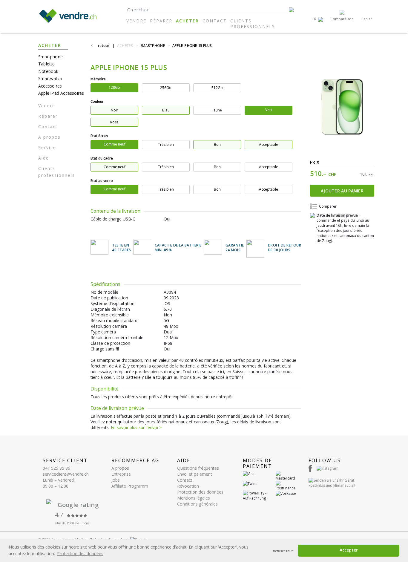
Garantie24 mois (235, 248)
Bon (217, 144)
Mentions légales (193, 498)
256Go (165, 87)
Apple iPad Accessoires (61, 93)
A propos (49, 137)
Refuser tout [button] (283, 551)
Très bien (166, 144)
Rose (114, 122)
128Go (114, 87)
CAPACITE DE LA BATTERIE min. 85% (178, 248)
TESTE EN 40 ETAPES (121, 248)
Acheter (187, 21)
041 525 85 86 (56, 468)
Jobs (115, 480)
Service (47, 147)
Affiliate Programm (129, 486)
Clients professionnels (252, 23)
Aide (43, 158)
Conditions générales (197, 504)
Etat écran (99, 135)
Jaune (217, 110)
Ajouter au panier (342, 191)
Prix (314, 162)
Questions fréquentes (198, 468)
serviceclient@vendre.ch (66, 474)
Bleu (166, 110)
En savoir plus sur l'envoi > (136, 427)
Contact (215, 21)
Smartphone (50, 56)
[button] (318, 19)
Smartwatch (50, 78)
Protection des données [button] (80, 553)
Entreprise (121, 474)
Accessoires (50, 86)
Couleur (97, 101)
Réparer (161, 21)
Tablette (46, 64)
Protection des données (200, 492)
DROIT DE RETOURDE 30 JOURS (284, 248)
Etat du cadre (102, 158)
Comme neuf (114, 144)
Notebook (48, 71)
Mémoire (98, 79)
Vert (268, 109)
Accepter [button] (349, 550)
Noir (114, 110)
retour (104, 45)
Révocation (188, 486)
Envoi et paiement (194, 474)
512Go (217, 87)
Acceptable (268, 144)
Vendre (136, 21)
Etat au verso (102, 180)
